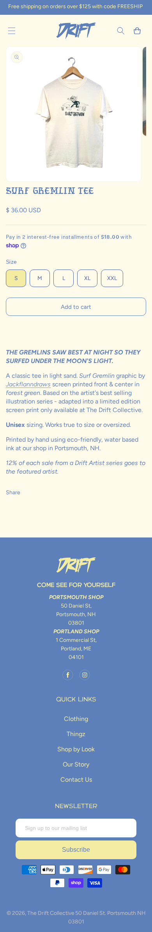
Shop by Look (76, 749)
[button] (11, 30)
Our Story (76, 764)
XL (87, 278)
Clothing (76, 718)
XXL (112, 278)
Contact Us (76, 779)
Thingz (76, 734)
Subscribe (76, 849)
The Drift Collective (50, 913)
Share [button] (13, 492)
